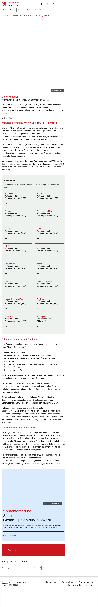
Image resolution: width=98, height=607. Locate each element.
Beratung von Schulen (10, 568)
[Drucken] (30, 118)
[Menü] (41, 4)
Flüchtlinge (24, 568)
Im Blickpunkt (36, 568)
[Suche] (47, 4)
